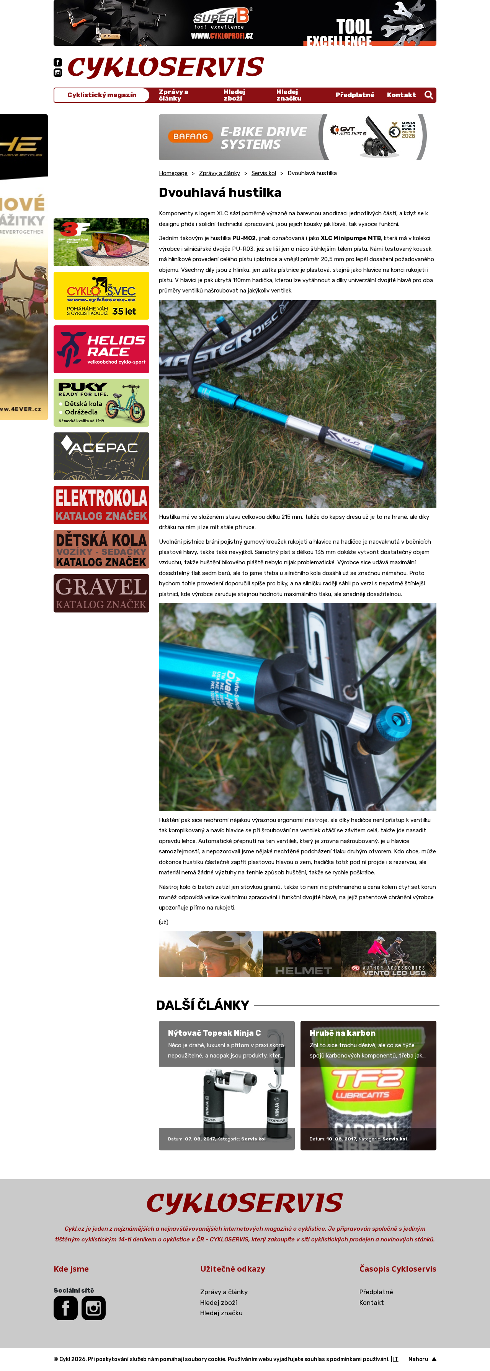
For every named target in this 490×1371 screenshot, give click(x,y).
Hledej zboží (234, 95)
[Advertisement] (101, 162)
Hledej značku (288, 95)
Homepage (173, 173)
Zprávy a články (173, 95)
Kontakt (401, 95)
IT (396, 1359)
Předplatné (355, 95)
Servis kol (264, 173)
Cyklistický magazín (101, 95)
